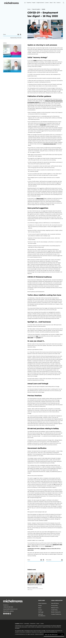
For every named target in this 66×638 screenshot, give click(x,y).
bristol (21, 623)
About (51, 2)
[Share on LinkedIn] (18, 34)
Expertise (29, 2)
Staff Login (40, 612)
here (37, 336)
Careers (47, 2)
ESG (54, 2)
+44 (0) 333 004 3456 (8, 607)
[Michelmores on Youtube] (10, 613)
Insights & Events (40, 2)
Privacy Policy (54, 605)
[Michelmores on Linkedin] (4, 613)
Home (25, 2)
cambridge (26, 623)
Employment (48, 546)
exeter (38, 623)
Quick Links (41, 600)
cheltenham (32, 623)
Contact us (5, 605)
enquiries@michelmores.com (10, 609)
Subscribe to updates (8, 611)
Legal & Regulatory (57, 600)
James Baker (7, 71)
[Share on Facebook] (20, 34)
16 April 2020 (43, 124)
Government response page (49, 143)
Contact (58, 2)
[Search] (63, 2)
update (35, 60)
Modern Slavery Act (56, 612)
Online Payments (42, 603)
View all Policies (55, 603)
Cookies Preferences (56, 614)
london (42, 623)
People (33, 2)
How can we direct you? (51, 634)
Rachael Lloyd (7, 56)
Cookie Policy (54, 610)
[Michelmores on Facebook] (6, 613)
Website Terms (54, 607)
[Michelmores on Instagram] (8, 613)
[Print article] (62, 560)
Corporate (38, 337)
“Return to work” (40, 198)
